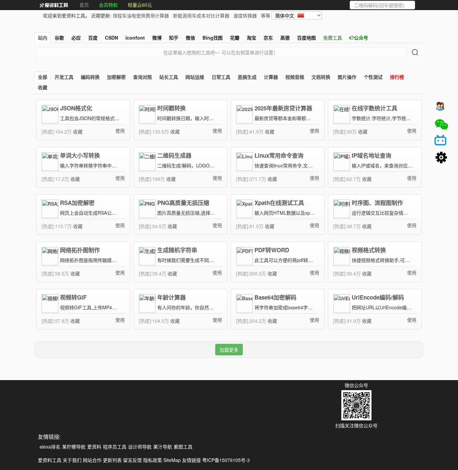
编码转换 (90, 76)
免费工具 (332, 37)
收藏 (42, 87)
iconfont (135, 37)
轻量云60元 (140, 4)
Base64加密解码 (275, 297)
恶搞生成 (247, 76)
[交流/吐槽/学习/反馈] (441, 108)
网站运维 (194, 76)
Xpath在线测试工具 (279, 203)
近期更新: (180, 15)
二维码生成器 (174, 155)
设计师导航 (140, 446)
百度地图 (306, 37)
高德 (285, 37)
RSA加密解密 (77, 203)
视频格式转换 (369, 250)
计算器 (271, 76)
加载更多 (229, 349)
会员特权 (108, 4)
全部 (42, 76)
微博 (157, 37)
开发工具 (64, 76)
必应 (76, 37)
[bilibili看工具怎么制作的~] (441, 141)
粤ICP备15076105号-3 (226, 460)
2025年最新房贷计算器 (283, 108)
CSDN (111, 37)
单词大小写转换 (80, 155)
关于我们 (72, 460)
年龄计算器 (171, 297)
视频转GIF (73, 297)
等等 (265, 15)
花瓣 (234, 37)
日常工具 (221, 76)
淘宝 (251, 37)
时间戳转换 (171, 108)
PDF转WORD (271, 250)
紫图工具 (183, 446)
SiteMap (172, 460)
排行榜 (397, 76)
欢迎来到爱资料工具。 (66, 15)
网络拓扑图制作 (80, 250)
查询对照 (142, 76)
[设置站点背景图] (441, 158)
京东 (268, 37)
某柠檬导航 (73, 446)
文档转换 (320, 76)
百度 (93, 37)
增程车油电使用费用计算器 (141, 15)
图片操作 (347, 76)
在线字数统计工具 (374, 108)
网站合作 (92, 460)
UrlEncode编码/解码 (378, 297)
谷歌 (59, 37)
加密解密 (116, 76)
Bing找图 (213, 37)
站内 (42, 37)
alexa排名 (50, 446)
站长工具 (168, 76)
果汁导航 (162, 446)
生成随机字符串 (177, 250)
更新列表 (112, 460)
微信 (190, 37)
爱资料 (94, 446)
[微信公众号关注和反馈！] (441, 124)
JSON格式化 (76, 108)
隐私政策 (152, 460)
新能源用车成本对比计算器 (201, 15)
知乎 (173, 37)
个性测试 (373, 76)
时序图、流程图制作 (377, 203)
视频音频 (294, 76)
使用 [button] (120, 130)
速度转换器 (245, 15)
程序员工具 (114, 446)
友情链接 (191, 460)
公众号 (361, 37)
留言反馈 (132, 460)
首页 (84, 4)
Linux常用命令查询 (278, 155)
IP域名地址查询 (371, 155)
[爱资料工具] (53, 5)
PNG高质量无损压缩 (183, 203)
